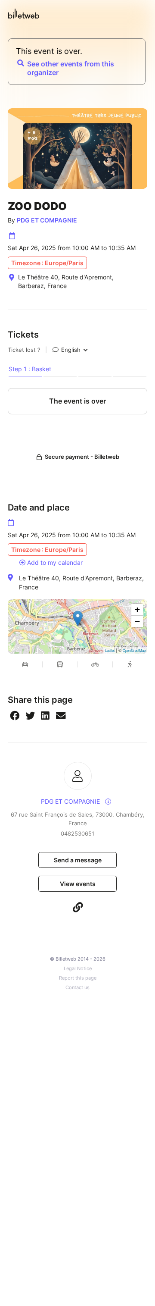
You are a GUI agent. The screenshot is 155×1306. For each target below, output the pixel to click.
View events (78, 883)
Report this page (77, 978)
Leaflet (110, 650)
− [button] (137, 621)
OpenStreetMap (134, 650)
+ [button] (137, 609)
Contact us (77, 987)
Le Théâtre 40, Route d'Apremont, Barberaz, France (81, 582)
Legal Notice (78, 968)
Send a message (78, 860)
